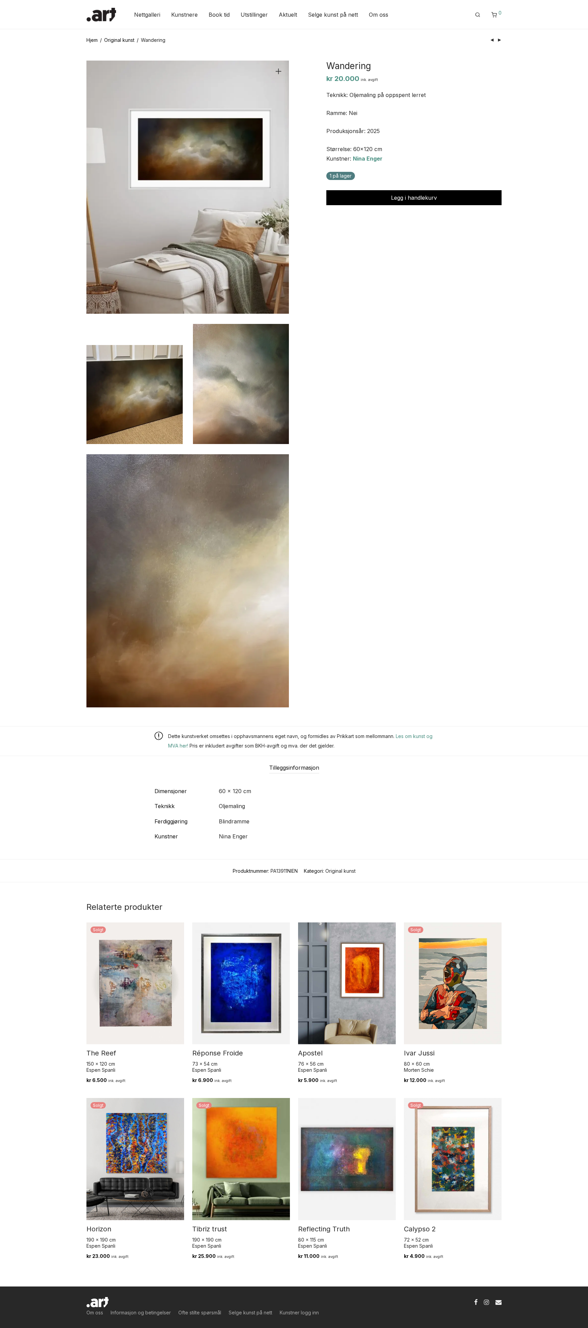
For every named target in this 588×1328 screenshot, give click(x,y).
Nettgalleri (147, 14)
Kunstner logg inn (299, 1312)
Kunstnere (184, 14)
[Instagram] (486, 1302)
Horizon (98, 1229)
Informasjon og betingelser (141, 1312)
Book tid (219, 14)
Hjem (92, 40)
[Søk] (478, 14)
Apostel (310, 1053)
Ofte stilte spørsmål (199, 1312)
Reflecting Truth (324, 1229)
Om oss (378, 14)
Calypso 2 (420, 1229)
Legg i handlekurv (414, 197)
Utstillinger (254, 14)
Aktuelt (288, 14)
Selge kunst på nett (333, 14)
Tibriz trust (209, 1229)
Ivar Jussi (419, 1053)
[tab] (294, 767)
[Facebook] (475, 1302)
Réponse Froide (217, 1053)
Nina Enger (367, 158)
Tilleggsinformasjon (294, 767)
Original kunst (119, 40)
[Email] (498, 1302)
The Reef (101, 1053)
